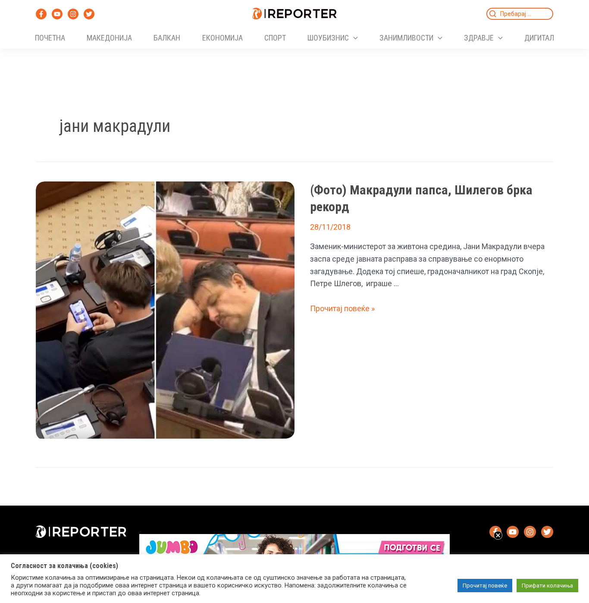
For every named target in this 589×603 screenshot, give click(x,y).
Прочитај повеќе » (342, 308)
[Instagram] (73, 14)
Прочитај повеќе (485, 585)
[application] (353, 38)
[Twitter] (89, 14)
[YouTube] (57, 14)
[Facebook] (41, 14)
